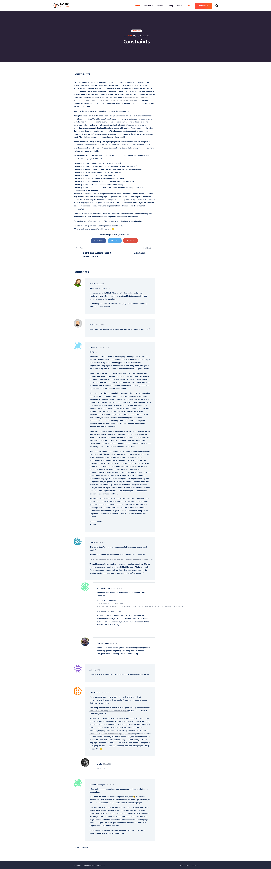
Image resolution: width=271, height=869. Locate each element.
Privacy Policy (184, 865)
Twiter (116, 241)
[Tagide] (61, 5)
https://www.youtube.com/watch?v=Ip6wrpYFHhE (110, 733)
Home (137, 6)
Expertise (147, 6)
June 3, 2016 (128, 36)
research (136, 31)
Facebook (99, 241)
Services (160, 6)
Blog (171, 6)
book (122, 137)
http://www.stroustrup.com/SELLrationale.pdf (108, 711)
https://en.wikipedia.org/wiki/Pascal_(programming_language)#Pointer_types (121, 559)
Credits (194, 865)
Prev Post (79, 248)
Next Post (147, 248)
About (179, 6)
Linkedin (131, 241)
